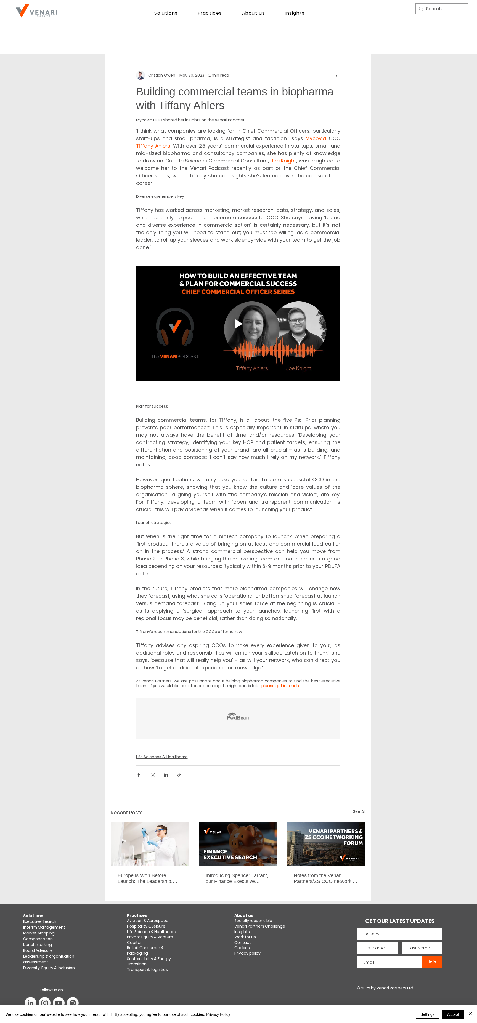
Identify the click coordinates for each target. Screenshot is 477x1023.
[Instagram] (45, 1003)
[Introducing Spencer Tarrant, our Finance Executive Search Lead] (238, 844)
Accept (453, 1014)
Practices (137, 915)
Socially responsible (253, 920)
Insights (242, 931)
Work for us (245, 937)
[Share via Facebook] (138, 774)
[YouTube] (59, 1003)
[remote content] (238, 719)
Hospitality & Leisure (146, 926)
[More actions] (337, 75)
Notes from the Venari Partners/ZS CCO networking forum (326, 878)
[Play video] (238, 323)
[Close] (470, 1014)
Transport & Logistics (147, 969)
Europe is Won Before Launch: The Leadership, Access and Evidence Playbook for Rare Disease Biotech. (147, 878)
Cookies (242, 947)
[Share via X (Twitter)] (152, 774)
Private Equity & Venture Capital (150, 939)
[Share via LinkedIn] (165, 774)
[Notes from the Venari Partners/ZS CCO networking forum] (326, 844)
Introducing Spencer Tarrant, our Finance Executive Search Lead (237, 878)
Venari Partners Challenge (259, 926)
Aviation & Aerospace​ (147, 920)
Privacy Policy (218, 1014)
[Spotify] (73, 1003)
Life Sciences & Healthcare (162, 757)
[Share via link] (179, 774)
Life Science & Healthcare (151, 931)
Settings (427, 1014)
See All (359, 811)
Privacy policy (247, 953)
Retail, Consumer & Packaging (145, 950)
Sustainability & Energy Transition (149, 961)
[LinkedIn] (30, 1003)
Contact (242, 942)
